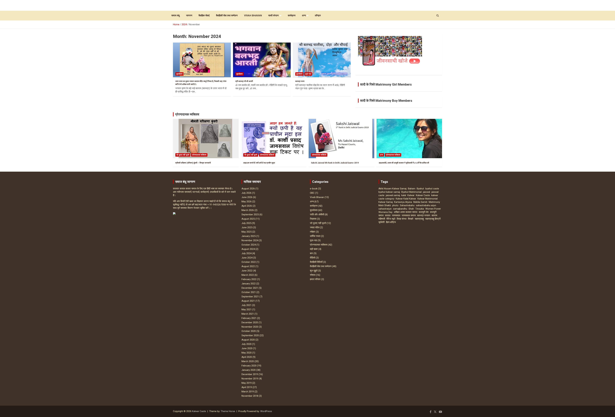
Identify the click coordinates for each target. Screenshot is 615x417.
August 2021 (248, 300)
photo (395, 205)
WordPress (266, 411)
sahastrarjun (385, 208)
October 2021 (249, 292)
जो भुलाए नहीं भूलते (182, 155)
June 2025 (247, 227)
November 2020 (250, 326)
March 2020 (248, 361)
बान (311, 253)
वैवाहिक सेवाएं (204, 15)
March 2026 (248, 210)
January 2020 (249, 370)
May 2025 (247, 231)
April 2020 (247, 357)
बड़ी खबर (314, 249)
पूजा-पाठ (308, 74)
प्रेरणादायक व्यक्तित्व (187, 114)
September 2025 (250, 214)
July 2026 (246, 192)
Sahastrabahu (407, 205)
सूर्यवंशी (381, 222)
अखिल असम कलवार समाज (405, 212)
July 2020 (246, 344)
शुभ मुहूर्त (313, 270)
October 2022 (249, 262)
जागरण (189, 15)
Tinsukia (419, 208)
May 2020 (247, 352)
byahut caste (432, 188)
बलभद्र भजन (299, 81)
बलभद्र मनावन (423, 215)
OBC (312, 192)
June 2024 (247, 257)
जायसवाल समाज (409, 215)
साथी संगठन (273, 15)
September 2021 (250, 296)
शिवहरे (410, 218)
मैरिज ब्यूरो (390, 218)
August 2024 (248, 249)
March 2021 (248, 313)
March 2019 (248, 391)
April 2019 (247, 387)
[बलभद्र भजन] (322, 60)
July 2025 (246, 223)
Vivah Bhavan (253, 15)
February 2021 (249, 318)
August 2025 (248, 218)
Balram (411, 188)
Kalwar (410, 195)
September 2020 (250, 335)
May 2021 (247, 309)
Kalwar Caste (423, 195)
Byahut (420, 188)
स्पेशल (312, 275)
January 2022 (249, 283)
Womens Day (385, 212)
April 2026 (247, 205)
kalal (403, 195)
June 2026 (247, 197)
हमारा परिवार (315, 279)
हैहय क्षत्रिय (391, 222)
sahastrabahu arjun (426, 205)
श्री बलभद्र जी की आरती (244, 81)
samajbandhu (400, 208)
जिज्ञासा (313, 218)
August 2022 (248, 266)
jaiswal (426, 192)
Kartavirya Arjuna (403, 202)
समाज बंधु (175, 15)
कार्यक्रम (291, 15)
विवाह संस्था (401, 218)
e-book (313, 188)
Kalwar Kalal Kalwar (406, 198)
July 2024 (246, 253)
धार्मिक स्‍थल (315, 236)
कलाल (387, 215)
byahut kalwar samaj (389, 192)
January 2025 (249, 236)
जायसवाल (396, 215)
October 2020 (249, 331)
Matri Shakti (384, 205)
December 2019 (250, 374)
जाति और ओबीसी (317, 214)
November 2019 (250, 378)
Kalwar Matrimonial (428, 198)
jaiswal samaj (393, 195)
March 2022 (248, 275)
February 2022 (249, 279)
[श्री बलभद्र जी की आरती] (262, 60)
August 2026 (248, 188)
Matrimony (434, 202)
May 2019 (247, 382)
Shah (411, 208)
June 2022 (247, 270)
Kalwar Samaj (385, 202)
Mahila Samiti (420, 202)
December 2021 (250, 287)
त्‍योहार (312, 231)
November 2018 (250, 395)
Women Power (433, 208)
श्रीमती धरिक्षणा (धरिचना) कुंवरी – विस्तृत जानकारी (193, 163)
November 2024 (250, 240)
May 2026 (247, 201)
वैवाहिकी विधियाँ (316, 262)
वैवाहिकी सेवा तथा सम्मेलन (227, 15)
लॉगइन (318, 15)
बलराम (434, 215)
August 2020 (248, 339)
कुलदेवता (179, 74)
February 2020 (249, 365)
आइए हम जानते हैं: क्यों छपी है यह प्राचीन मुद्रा (259, 163)
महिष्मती (381, 218)
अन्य (304, 15)
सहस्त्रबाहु (419, 218)
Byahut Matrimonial (411, 192)
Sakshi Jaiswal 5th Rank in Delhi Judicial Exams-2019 (335, 163)
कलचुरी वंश (424, 212)
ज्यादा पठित (314, 227)
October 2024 (249, 244)
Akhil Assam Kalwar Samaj (392, 188)
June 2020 (247, 348)
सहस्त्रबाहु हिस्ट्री (433, 218)
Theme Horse (228, 411)
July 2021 (246, 305)
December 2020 (250, 322)
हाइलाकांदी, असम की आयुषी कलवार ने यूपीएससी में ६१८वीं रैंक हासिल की (404, 163)
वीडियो (312, 257)
